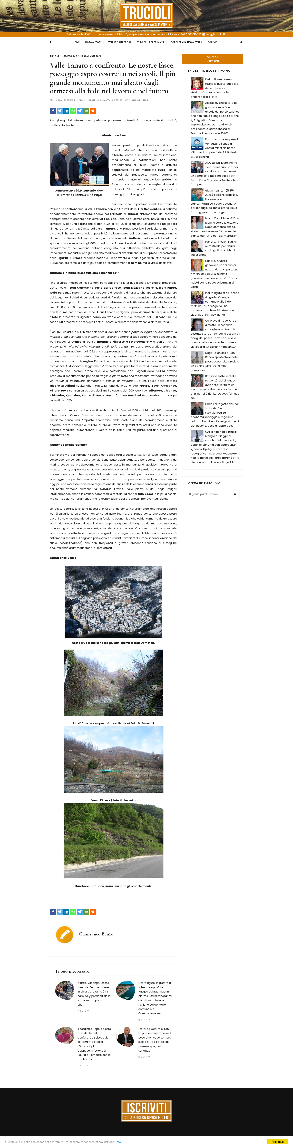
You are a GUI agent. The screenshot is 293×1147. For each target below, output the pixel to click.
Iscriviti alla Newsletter (186, 42)
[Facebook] (53, 111)
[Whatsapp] (73, 111)
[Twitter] (60, 111)
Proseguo (277, 1141)
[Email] (86, 111)
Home (76, 42)
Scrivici (213, 42)
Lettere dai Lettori (119, 42)
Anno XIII (55, 56)
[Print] (93, 111)
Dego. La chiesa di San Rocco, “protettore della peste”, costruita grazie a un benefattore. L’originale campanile (215, 361)
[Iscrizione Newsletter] (146, 1111)
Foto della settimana (150, 42)
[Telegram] (80, 111)
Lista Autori (93, 42)
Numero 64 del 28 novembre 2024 (82, 56)
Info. (119, 1142)
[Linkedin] (66, 111)
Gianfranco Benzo (112, 100)
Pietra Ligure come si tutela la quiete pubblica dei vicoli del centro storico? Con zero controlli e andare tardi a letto (214, 88)
